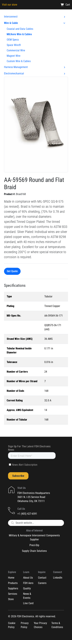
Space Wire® (14, 45)
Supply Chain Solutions (34, 550)
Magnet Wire (13, 55)
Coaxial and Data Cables (20, 28)
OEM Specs (13, 39)
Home (11, 577)
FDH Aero (28, 583)
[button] (36, 124)
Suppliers (13, 588)
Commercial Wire (16, 50)
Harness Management (16, 67)
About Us (28, 577)
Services (12, 593)
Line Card (28, 603)
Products (13, 583)
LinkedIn (57, 577)
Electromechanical (14, 73)
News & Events (27, 595)
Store (11, 599)
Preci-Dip (34, 545)
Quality (27, 588)
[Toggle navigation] (65, 15)
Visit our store (9, 4)
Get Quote (12, 271)
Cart (67, 4)
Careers (42, 583)
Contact (42, 577)
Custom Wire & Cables (19, 61)
